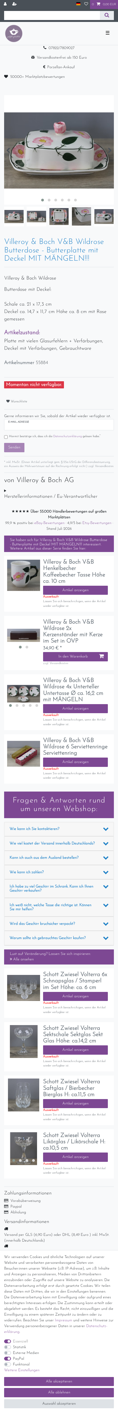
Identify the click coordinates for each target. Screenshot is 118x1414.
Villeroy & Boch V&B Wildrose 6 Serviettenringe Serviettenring (75, 747)
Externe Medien (26, 1353)
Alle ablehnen (59, 1392)
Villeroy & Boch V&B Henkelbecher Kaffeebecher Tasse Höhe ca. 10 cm (74, 571)
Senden (14, 447)
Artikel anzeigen (75, 590)
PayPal (18, 1359)
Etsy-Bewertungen (97, 523)
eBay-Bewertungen (50, 523)
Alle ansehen (23, 959)
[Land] (78, 4)
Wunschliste (18, 401)
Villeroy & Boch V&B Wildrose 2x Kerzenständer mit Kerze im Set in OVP (73, 631)
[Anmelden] (6, 4)
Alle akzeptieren (59, 1381)
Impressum (63, 1320)
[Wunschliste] (86, 4)
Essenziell (20, 1341)
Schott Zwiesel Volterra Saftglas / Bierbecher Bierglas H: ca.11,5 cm (71, 1088)
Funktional (21, 1364)
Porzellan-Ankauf (61, 67)
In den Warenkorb (73, 657)
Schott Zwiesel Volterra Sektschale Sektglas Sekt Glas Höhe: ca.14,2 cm (73, 1034)
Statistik (19, 1347)
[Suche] (107, 15)
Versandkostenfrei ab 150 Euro (62, 58)
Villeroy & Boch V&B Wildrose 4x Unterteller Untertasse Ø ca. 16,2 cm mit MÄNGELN (73, 690)
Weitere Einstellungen (22, 1370)
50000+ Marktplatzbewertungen (37, 77)
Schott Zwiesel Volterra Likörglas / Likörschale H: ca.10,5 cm (74, 1142)
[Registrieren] (15, 4)
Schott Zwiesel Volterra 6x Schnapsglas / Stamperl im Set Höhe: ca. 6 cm (75, 981)
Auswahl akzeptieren (59, 1404)
